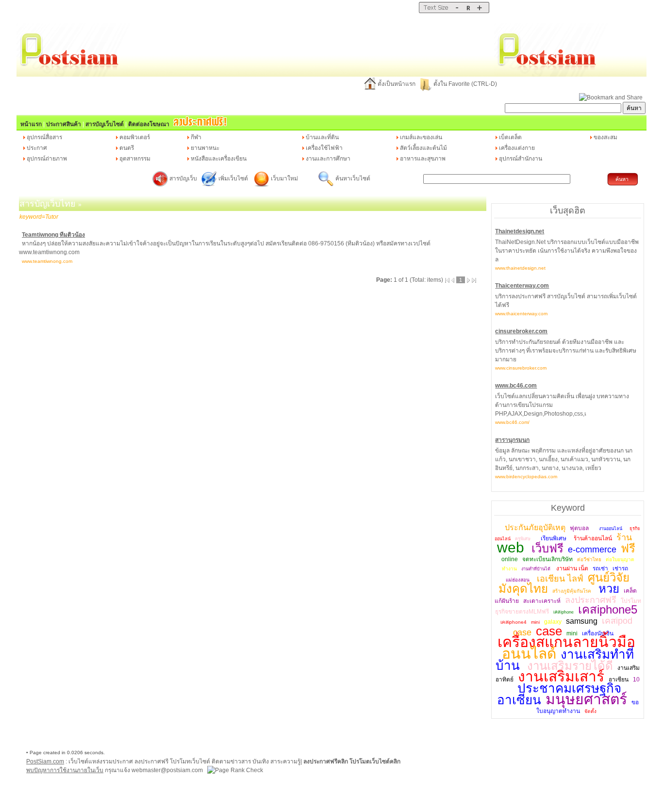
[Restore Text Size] (468, 11)
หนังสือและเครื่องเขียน (219, 158)
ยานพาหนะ (205, 148)
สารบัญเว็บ (183, 178)
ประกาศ (37, 148)
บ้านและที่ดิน (322, 137)
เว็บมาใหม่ (284, 178)
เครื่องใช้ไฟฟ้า (324, 148)
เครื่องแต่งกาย (517, 148)
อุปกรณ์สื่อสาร (44, 137)
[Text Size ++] (479, 11)
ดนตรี (126, 148)
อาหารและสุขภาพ (423, 158)
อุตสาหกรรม (134, 158)
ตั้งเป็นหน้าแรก (396, 84)
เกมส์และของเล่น (421, 137)
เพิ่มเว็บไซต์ (233, 178)
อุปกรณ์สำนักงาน (520, 158)
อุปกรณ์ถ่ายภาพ (47, 158)
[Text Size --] (457, 11)
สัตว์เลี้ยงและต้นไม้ (423, 148)
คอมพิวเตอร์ (134, 137)
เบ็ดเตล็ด (510, 137)
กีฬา (196, 137)
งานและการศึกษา (328, 158)
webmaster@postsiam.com (168, 770)
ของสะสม (605, 137)
